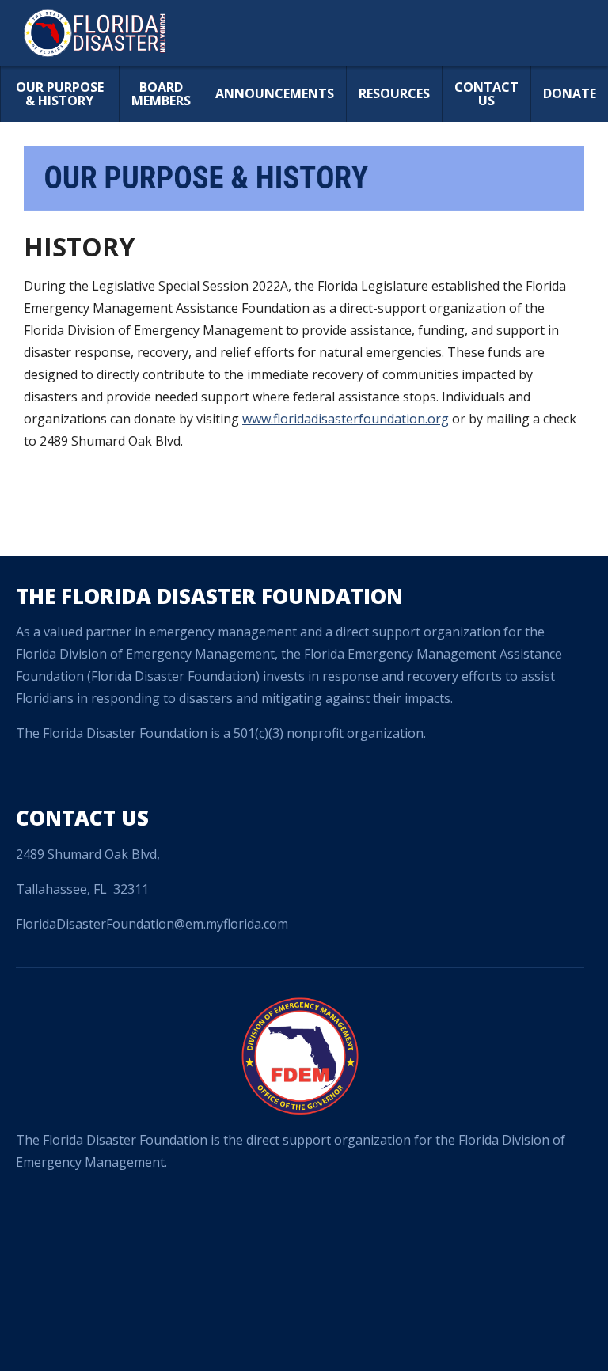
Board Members (161, 94)
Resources (394, 93)
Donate (569, 93)
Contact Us (486, 94)
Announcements (274, 93)
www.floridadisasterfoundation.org (345, 418)
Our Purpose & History (60, 94)
